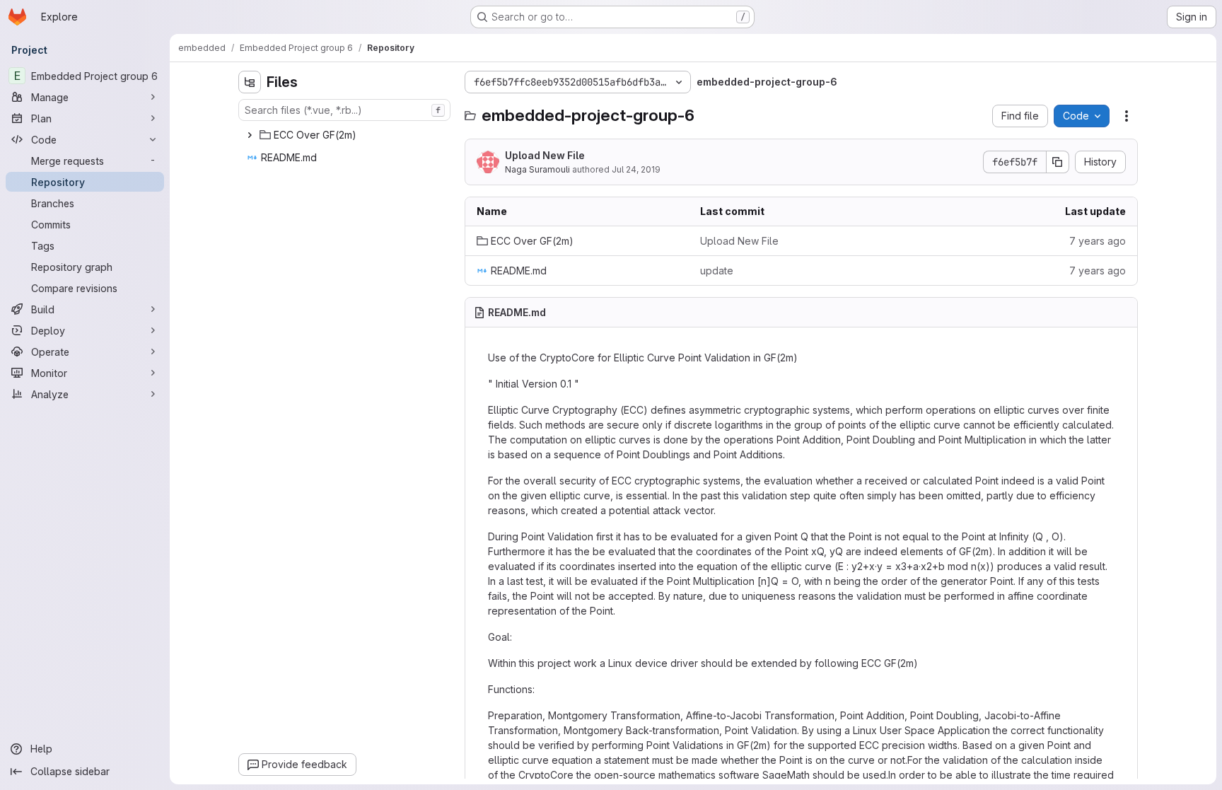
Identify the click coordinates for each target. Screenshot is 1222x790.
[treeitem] (345, 135)
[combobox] (344, 110)
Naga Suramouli (537, 169)
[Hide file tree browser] (249, 82)
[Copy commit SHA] (1058, 162)
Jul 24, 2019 (636, 169)
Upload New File (545, 155)
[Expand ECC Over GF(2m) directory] (249, 135)
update (716, 271)
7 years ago (1097, 241)
